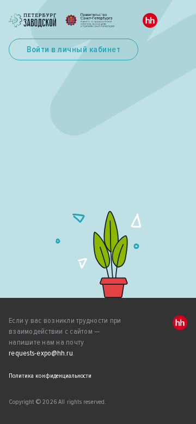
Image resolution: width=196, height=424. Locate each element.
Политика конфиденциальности (50, 376)
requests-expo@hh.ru (41, 353)
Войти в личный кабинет (73, 49)
